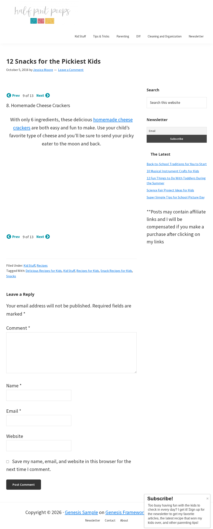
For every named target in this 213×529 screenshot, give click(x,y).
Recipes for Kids (87, 271)
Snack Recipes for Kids (116, 271)
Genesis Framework (125, 512)
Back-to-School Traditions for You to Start (177, 164)
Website (14, 436)
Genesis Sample (81, 512)
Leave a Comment (71, 70)
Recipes (42, 265)
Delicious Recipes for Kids (44, 271)
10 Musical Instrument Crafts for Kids (173, 171)
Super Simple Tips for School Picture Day (175, 197)
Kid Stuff (29, 265)
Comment (18, 328)
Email (13, 411)
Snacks (11, 276)
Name (14, 385)
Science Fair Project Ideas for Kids (170, 190)
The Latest (160, 154)
